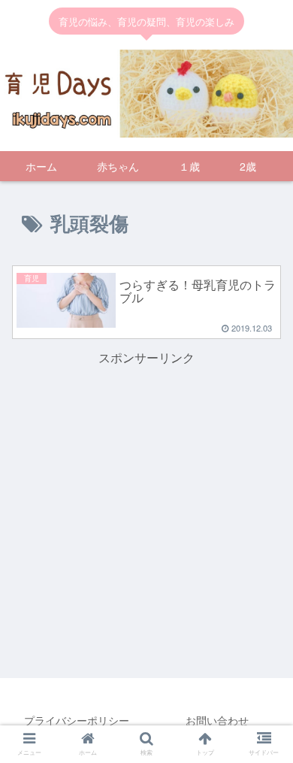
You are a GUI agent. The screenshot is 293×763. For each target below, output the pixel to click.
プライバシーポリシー (76, 720)
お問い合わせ (217, 720)
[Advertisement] (146, 474)
